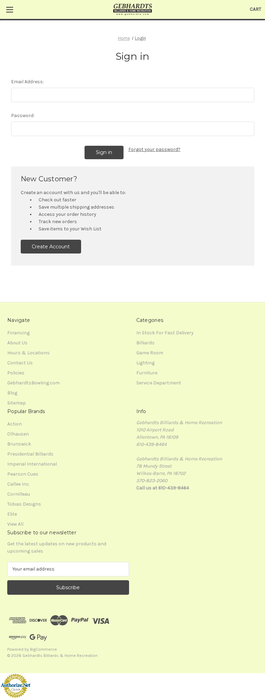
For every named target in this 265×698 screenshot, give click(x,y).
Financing (18, 333)
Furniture (146, 373)
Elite (12, 514)
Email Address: (27, 82)
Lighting (145, 363)
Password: (23, 115)
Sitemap (16, 403)
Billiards (145, 343)
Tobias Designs (24, 504)
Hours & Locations (28, 353)
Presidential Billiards (30, 454)
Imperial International (32, 464)
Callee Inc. (18, 484)
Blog (12, 393)
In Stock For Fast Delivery (165, 333)
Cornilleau (18, 494)
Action (14, 424)
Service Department (158, 383)
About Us (17, 343)
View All (15, 524)
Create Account (51, 246)
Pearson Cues (22, 474)
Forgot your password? (154, 149)
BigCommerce (43, 649)
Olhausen (18, 434)
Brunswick (19, 444)
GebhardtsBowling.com (33, 383)
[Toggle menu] (9, 9)
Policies (15, 373)
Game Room (149, 353)
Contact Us (20, 363)
